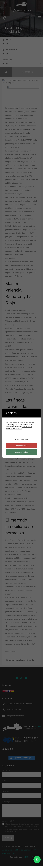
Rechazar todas (21, 446)
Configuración (21, 439)
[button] (37, 859)
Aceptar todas (21, 452)
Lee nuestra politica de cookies (19, 427)
